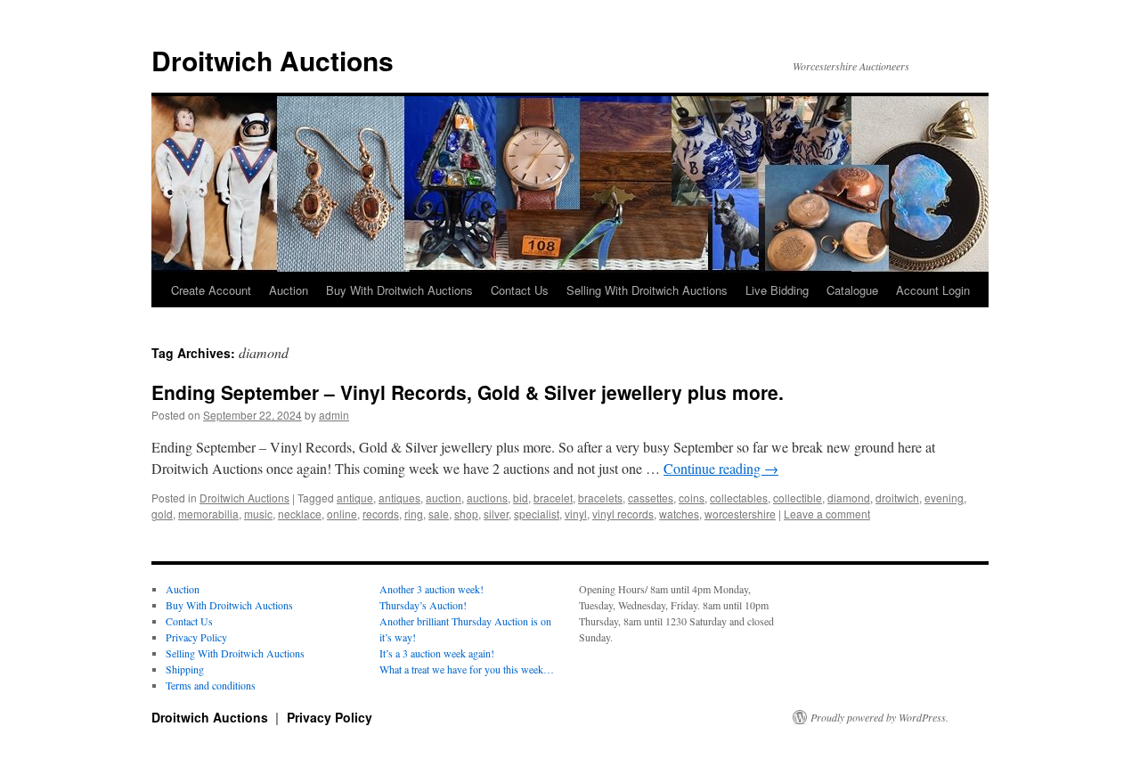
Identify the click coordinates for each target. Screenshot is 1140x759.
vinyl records (623, 513)
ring (413, 513)
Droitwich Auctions (272, 60)
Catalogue (852, 290)
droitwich (897, 497)
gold (162, 513)
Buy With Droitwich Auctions (399, 290)
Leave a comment (827, 513)
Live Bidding (777, 290)
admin (334, 414)
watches (679, 513)
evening (944, 497)
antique (355, 497)
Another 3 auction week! (431, 589)
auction (443, 497)
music (258, 513)
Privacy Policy (196, 637)
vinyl (576, 513)
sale (438, 513)
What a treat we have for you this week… (466, 669)
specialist (536, 513)
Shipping (185, 669)
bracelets (600, 497)
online (342, 513)
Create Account (211, 290)
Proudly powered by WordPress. (879, 717)
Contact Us (520, 290)
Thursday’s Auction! (423, 605)
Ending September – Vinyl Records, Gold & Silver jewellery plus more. (467, 392)
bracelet (553, 497)
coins (691, 497)
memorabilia (208, 513)
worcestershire (740, 513)
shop (466, 513)
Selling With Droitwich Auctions (647, 290)
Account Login (933, 290)
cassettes (650, 497)
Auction (288, 290)
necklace (300, 513)
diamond (848, 497)
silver (496, 513)
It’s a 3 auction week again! (436, 653)
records (380, 513)
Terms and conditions (211, 685)
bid (520, 497)
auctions (487, 497)
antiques (399, 497)
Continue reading (721, 468)
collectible (797, 497)
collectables (739, 497)
